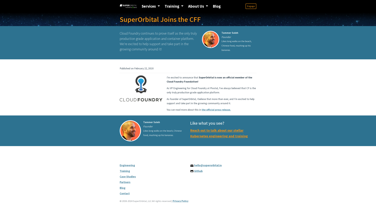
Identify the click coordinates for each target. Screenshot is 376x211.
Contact (125, 193)
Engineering (127, 165)
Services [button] (149, 6)
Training (125, 171)
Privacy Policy (180, 201)
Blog (217, 6)
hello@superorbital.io (208, 165)
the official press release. (216, 109)
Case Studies (128, 176)
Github (198, 171)
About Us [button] (196, 6)
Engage (251, 6)
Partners (125, 182)
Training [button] (172, 6)
